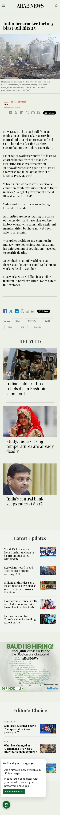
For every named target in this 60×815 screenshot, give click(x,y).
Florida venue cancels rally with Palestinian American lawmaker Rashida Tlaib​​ (20, 604)
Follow (51, 112)
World (7, 741)
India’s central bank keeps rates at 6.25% (24, 501)
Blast (47, 321)
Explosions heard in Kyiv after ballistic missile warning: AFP (19, 571)
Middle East (10, 722)
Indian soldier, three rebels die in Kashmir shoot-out (26, 388)
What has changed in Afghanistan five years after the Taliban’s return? (20, 749)
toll (10, 327)
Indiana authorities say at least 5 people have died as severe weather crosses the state (20, 587)
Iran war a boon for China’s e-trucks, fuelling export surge (20, 619)
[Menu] (3, 6)
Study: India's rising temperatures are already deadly (30, 446)
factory (32, 321)
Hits (22, 327)
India (17, 321)
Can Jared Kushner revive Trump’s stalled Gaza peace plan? (20, 729)
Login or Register (14, 791)
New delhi (37, 327)
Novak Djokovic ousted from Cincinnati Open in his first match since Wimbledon (19, 554)
